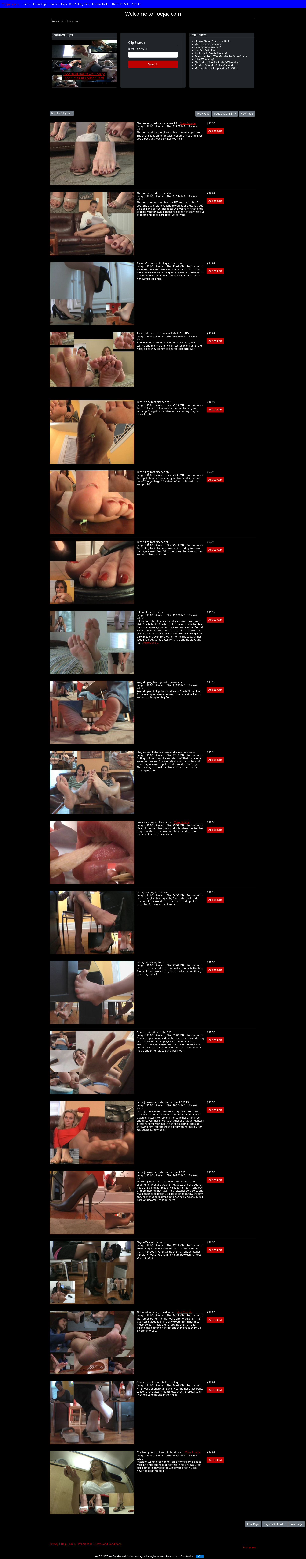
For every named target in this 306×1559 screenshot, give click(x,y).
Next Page (247, 113)
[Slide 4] (77, 83)
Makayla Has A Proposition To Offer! (216, 68)
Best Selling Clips (79, 4)
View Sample (188, 123)
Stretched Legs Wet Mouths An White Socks (221, 56)
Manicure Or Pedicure (208, 44)
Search (153, 64)
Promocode (85, 1544)
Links (72, 1544)
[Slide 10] (104, 83)
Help (64, 1544)
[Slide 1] (64, 83)
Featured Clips (58, 4)
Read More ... (150, 642)
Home (26, 4)
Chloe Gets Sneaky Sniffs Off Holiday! (217, 62)
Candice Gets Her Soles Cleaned (214, 65)
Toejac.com (10, 4)
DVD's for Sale (120, 4)
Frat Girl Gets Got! (205, 50)
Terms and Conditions (108, 1544)
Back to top (249, 1547)
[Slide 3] (73, 83)
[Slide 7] (91, 83)
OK (199, 1556)
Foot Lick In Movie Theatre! (211, 53)
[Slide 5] (82, 83)
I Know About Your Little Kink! (212, 41)
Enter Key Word (137, 48)
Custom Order (100, 4)
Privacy (54, 1544)
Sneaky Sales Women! (208, 47)
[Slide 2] (68, 83)
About (135, 4)
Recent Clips (39, 4)
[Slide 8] (95, 83)
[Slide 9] (100, 83)
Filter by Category (61, 113)
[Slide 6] (86, 83)
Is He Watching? (204, 59)
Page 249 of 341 (224, 113)
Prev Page (203, 113)
